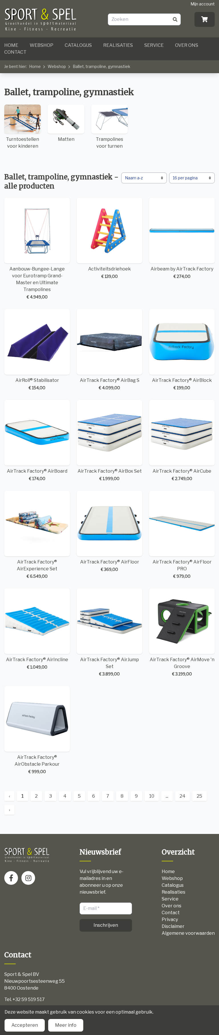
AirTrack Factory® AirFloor (109, 565)
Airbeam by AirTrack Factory (182, 272)
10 (151, 796)
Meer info (65, 1025)
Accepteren (24, 1025)
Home (11, 45)
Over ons (186, 45)
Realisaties (118, 45)
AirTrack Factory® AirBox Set (110, 474)
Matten (66, 139)
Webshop (41, 45)
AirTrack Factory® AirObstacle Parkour (37, 764)
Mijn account (202, 3)
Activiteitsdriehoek (109, 272)
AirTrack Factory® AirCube (182, 474)
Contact (15, 52)
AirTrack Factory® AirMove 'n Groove (182, 666)
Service (154, 45)
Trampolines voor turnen (109, 143)
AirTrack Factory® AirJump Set (109, 666)
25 (199, 796)
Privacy (170, 919)
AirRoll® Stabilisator (37, 384)
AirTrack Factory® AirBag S (109, 384)
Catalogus (78, 45)
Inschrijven (106, 925)
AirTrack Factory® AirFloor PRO (182, 569)
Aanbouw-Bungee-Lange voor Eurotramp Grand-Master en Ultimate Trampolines (37, 282)
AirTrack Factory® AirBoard (37, 474)
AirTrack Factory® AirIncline (37, 663)
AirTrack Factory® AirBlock (182, 384)
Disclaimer (173, 926)
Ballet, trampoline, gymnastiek (101, 66)
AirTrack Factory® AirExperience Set (37, 569)
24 (182, 796)
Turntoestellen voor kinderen (22, 143)
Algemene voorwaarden (188, 933)
